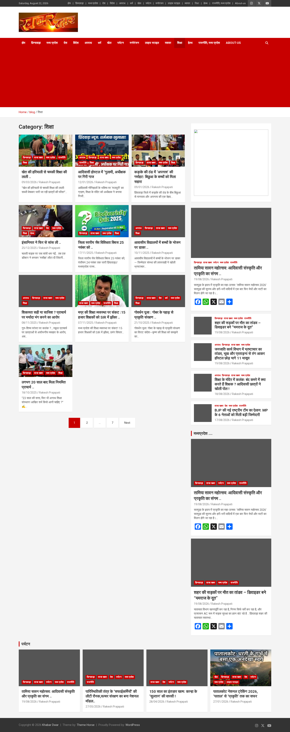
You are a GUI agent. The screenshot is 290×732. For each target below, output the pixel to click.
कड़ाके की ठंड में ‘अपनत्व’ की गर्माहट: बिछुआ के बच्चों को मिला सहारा (155, 177)
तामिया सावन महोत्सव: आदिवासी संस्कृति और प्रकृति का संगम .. (48, 694)
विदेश (112, 3)
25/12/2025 (29, 247)
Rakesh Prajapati (49, 182)
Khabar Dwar (50, 725)
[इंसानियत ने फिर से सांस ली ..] (45, 221)
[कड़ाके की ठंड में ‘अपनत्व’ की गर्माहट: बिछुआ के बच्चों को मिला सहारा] (158, 150)
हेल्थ (206, 3)
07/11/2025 (85, 322)
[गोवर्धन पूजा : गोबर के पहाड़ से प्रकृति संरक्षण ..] (158, 291)
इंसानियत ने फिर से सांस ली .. (41, 242)
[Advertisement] (139, 77)
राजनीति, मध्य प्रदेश (221, 3)
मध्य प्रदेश (93, 3)
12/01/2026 (85, 182)
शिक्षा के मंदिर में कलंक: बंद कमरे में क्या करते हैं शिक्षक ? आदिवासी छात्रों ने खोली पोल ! (240, 384)
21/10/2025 (141, 322)
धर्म (131, 3)
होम (69, 3)
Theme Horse (85, 725)
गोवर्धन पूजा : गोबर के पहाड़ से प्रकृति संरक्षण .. (153, 315)
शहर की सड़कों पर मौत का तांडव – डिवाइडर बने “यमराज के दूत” (238, 325)
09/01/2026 (141, 187)
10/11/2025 (141, 252)
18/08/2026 (222, 394)
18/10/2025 (29, 392)
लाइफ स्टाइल (174, 3)
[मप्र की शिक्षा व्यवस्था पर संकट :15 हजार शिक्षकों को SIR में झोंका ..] (102, 291)
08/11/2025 (29, 322)
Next (127, 423)
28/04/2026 (156, 701)
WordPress (132, 725)
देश (103, 3)
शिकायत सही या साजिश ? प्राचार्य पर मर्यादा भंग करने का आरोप (44, 315)
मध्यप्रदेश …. (203, 433)
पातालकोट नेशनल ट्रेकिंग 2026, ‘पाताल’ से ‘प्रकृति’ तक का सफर (235, 694)
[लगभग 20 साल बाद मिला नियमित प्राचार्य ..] (45, 361)
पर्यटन (148, 3)
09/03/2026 (29, 182)
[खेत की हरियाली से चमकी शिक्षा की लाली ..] (45, 150)
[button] (200, 162)
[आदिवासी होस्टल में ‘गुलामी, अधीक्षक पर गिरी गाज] (102, 150)
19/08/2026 (201, 279)
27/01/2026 (220, 701)
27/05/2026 (93, 706)
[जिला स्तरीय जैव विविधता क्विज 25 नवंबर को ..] (102, 221)
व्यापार (187, 3)
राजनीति (61, 157)
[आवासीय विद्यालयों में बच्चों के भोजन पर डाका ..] (158, 221)
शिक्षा (197, 3)
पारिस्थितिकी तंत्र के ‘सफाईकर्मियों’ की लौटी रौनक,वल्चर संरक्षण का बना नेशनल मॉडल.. (112, 696)
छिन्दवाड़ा (79, 3)
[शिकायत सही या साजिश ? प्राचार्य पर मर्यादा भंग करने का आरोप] (45, 291)
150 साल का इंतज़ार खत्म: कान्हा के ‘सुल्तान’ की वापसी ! (173, 694)
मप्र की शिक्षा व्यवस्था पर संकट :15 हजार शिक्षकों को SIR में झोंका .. (101, 315)
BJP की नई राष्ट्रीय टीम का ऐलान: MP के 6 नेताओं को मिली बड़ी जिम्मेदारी (241, 412)
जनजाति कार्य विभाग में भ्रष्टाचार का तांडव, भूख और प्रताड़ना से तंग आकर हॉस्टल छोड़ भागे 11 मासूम (240, 354)
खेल (139, 3)
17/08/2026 (222, 420)
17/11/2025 (85, 252)
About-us (240, 3)
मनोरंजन (159, 3)
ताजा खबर (38, 157)
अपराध (122, 3)
